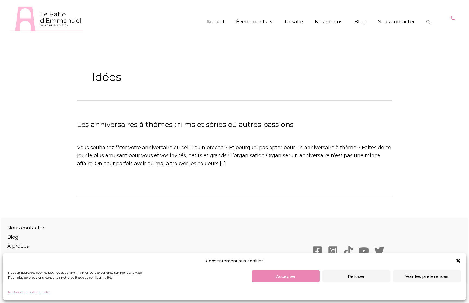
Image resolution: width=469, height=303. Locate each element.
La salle (294, 22)
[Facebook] (317, 251)
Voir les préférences (426, 276)
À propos (18, 246)
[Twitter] (379, 251)
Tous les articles (158, 134)
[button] (458, 260)
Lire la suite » (93, 179)
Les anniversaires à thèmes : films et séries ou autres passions (185, 124)
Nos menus (329, 22)
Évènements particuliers (107, 134)
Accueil (215, 22)
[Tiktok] (348, 251)
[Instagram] (333, 251)
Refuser (356, 276)
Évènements (251, 22)
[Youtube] (364, 251)
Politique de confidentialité (28, 292)
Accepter (286, 276)
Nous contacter (396, 22)
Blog (360, 22)
